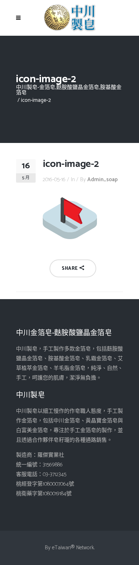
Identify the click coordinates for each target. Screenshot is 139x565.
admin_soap (102, 179)
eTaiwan (61, 547)
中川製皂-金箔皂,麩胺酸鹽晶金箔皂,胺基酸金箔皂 (69, 90)
